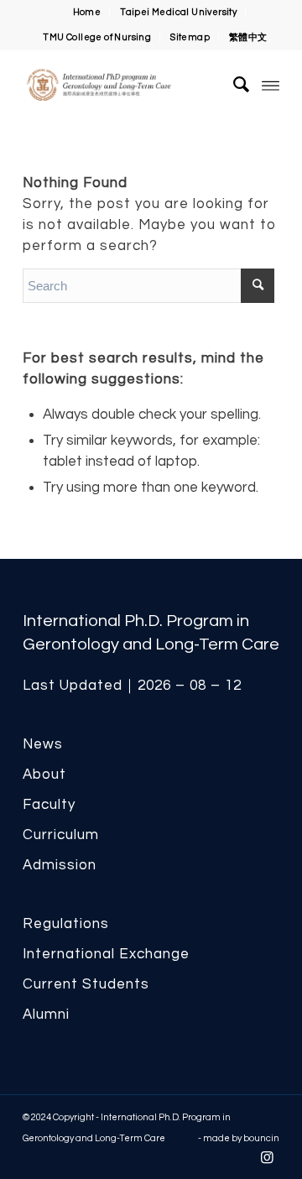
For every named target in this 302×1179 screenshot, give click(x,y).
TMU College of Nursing (97, 37)
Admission (59, 865)
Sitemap (190, 37)
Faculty (49, 804)
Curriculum (61, 835)
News (43, 744)
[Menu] (270, 85)
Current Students (86, 984)
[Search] (233, 84)
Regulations (66, 923)
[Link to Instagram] (266, 1158)
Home (87, 12)
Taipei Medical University (178, 12)
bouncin (261, 1138)
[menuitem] (88, 12)
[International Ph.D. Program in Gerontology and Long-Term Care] (125, 84)
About (44, 774)
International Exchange (106, 954)
